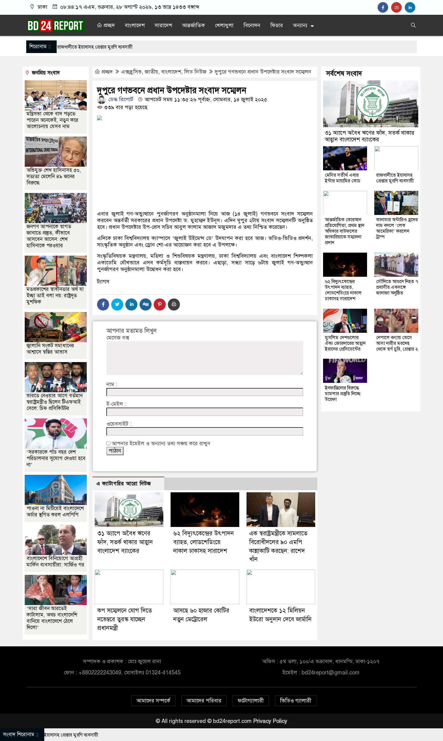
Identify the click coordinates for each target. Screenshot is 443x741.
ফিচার (276, 25)
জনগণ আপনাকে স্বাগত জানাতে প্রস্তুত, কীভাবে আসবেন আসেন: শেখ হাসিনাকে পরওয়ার (49, 236)
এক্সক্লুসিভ (131, 71)
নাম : (111, 384)
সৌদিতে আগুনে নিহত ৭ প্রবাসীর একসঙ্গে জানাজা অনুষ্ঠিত (397, 287)
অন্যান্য (300, 25)
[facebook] (384, 7)
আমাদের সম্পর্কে (153, 700)
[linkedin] (411, 7)
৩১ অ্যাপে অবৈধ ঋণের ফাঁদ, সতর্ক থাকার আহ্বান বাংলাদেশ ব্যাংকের (125, 542)
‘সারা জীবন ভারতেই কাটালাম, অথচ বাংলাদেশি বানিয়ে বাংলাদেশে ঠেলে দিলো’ (52, 618)
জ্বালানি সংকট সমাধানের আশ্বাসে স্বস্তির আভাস (50, 348)
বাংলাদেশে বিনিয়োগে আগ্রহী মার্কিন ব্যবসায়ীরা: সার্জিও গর (55, 561)
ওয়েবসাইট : (118, 424)
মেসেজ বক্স (117, 338)
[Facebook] (103, 304)
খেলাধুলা (224, 25)
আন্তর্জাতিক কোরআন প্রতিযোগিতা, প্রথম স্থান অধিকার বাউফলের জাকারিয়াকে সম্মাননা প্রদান (344, 230)
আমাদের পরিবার (204, 700)
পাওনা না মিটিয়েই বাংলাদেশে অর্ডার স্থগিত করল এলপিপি (55, 511)
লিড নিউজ (195, 71)
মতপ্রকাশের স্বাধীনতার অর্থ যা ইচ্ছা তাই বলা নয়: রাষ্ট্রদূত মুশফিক (55, 295)
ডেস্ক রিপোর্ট (120, 99)
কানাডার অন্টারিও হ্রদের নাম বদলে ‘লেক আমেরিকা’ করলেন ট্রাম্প (397, 228)
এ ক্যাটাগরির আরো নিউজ (123, 484)
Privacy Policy (270, 721)
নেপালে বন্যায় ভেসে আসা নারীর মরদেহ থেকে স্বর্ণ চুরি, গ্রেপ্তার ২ (397, 343)
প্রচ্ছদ (108, 25)
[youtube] (398, 7)
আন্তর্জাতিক (193, 25)
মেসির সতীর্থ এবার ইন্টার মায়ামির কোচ (342, 178)
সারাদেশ (163, 25)
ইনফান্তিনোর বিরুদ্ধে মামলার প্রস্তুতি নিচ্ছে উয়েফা (342, 393)
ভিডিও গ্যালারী (295, 700)
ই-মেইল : (116, 404)
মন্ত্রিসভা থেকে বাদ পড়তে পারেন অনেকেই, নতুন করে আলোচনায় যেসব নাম (52, 120)
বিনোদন (251, 25)
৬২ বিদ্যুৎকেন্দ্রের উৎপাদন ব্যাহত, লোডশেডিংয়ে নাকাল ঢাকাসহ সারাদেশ (203, 542)
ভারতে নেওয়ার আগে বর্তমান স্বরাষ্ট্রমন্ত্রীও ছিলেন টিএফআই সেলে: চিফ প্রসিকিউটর (55, 402)
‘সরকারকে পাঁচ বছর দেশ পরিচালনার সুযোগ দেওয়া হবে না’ (56, 458)
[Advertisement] (205, 187)
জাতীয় (151, 71)
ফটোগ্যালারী (251, 700)
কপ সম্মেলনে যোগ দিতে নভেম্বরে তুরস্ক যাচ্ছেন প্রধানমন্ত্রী (124, 619)
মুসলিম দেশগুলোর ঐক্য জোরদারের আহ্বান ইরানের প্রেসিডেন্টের (345, 343)
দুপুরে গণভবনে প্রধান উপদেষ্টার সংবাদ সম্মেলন (263, 71)
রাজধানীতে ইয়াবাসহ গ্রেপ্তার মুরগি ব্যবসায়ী (395, 178)
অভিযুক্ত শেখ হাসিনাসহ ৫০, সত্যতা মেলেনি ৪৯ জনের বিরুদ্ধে (54, 176)
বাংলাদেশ (135, 25)
